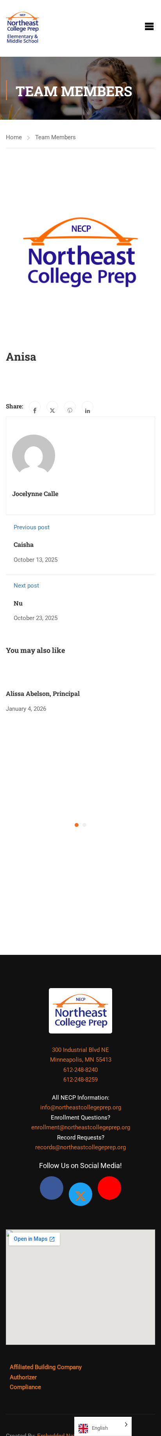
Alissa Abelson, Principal (43, 693)
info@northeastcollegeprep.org (80, 1107)
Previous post (32, 527)
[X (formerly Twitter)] (80, 1194)
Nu (18, 603)
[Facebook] (35, 407)
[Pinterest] (70, 407)
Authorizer (23, 1377)
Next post (26, 585)
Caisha (24, 544)
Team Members (55, 137)
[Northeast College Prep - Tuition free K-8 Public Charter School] (22, 26)
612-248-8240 (80, 1069)
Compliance (25, 1387)
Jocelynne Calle (35, 493)
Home (14, 137)
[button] (77, 825)
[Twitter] (52, 407)
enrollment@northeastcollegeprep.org (80, 1127)
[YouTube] (109, 1188)
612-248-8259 (80, 1079)
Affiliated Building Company (46, 1367)
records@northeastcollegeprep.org (80, 1147)
